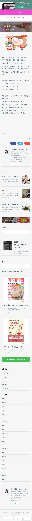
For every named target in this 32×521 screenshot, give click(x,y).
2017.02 (5, 448)
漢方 (4, 377)
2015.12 (5, 479)
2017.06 (5, 433)
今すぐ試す (21, 7)
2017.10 (5, 418)
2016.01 (5, 475)
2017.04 (5, 441)
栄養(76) (3, 133)
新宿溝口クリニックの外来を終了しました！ (14, 204)
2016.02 (5, 472)
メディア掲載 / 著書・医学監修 (22, 17)
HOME (7, 17)
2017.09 (5, 422)
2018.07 (5, 398)
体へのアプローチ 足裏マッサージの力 (12, 176)
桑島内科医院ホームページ (15, 359)
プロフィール (13, 17)
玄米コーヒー (5, 190)
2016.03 (5, 468)
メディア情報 (6, 388)
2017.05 (5, 437)
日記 (4, 381)
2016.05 (5, 460)
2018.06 (5, 402)
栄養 (4, 29)
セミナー (5, 373)
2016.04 (5, 464)
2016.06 (5, 456)
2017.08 (5, 425)
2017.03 (5, 445)
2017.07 (5, 429)
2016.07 (5, 452)
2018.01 (5, 410)
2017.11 (5, 414)
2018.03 (5, 406)
